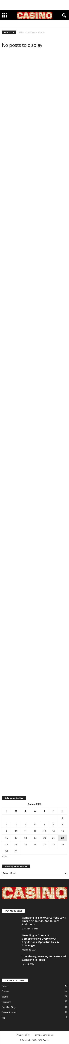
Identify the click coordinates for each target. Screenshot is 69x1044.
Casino (5, 991)
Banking (31, 24)
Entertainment (9, 1012)
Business (6, 1002)
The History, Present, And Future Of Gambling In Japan (44, 958)
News (4, 986)
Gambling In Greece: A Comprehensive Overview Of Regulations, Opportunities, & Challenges (40, 940)
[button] (63, 15)
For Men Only (9, 1007)
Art (3, 1017)
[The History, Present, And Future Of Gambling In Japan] (10, 961)
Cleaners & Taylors (47, 24)
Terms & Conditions (43, 1034)
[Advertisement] (34, 5)
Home (21, 32)
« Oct (4, 856)
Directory (31, 32)
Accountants (18, 24)
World (5, 996)
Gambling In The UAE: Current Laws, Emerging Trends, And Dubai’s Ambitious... (44, 921)
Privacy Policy (23, 1034)
